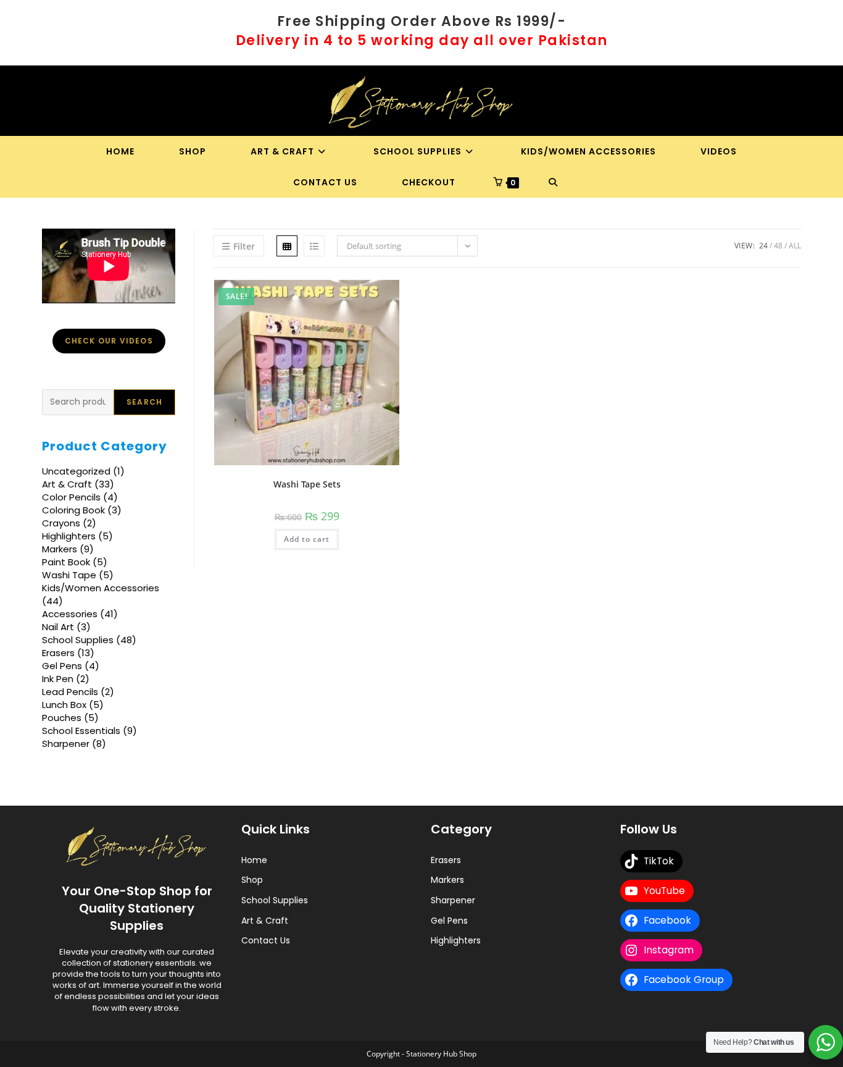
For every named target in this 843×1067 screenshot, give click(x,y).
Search (58, 383)
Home (254, 860)
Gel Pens (449, 920)
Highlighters (456, 940)
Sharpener (453, 900)
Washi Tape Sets (307, 484)
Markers (447, 880)
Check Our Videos (109, 340)
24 (763, 245)
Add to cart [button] (307, 539)
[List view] (314, 245)
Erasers (446, 860)
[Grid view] (286, 245)
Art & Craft (264, 920)
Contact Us (265, 940)
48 (778, 245)
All (795, 245)
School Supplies (274, 900)
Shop (252, 880)
